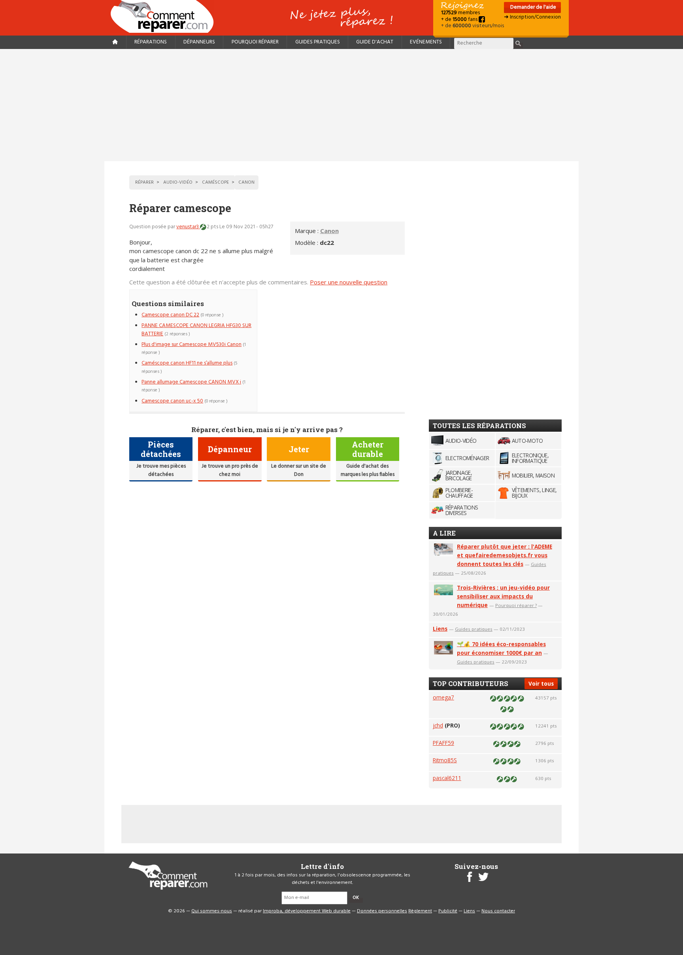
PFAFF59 (443, 742)
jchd (438, 725)
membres (460, 13)
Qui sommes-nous (211, 911)
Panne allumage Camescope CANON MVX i (191, 382)
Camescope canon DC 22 (170, 315)
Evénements (426, 42)
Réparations (150, 42)
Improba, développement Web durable (307, 911)
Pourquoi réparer (255, 42)
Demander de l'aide (532, 7)
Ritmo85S (445, 760)
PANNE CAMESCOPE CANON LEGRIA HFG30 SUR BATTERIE (196, 329)
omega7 (443, 697)
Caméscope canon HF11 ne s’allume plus (187, 363)
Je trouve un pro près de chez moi (230, 470)
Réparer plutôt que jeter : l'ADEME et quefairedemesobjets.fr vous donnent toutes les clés (504, 555)
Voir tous (541, 683)
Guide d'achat (374, 42)
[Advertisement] (341, 105)
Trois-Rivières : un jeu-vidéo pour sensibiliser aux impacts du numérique (503, 596)
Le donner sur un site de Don (298, 470)
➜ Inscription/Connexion (532, 17)
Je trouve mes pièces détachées (161, 470)
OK (356, 898)
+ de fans (460, 19)
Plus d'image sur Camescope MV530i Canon (192, 344)
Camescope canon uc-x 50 (172, 401)
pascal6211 (447, 778)
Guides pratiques (317, 42)
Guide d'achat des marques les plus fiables (367, 470)
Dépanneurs (199, 42)
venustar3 (188, 227)
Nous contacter (498, 911)
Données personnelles (382, 911)
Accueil (165, 16)
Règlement (420, 911)
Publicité (447, 911)
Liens (440, 628)
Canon (329, 231)
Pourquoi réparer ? (516, 605)
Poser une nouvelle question (348, 282)
